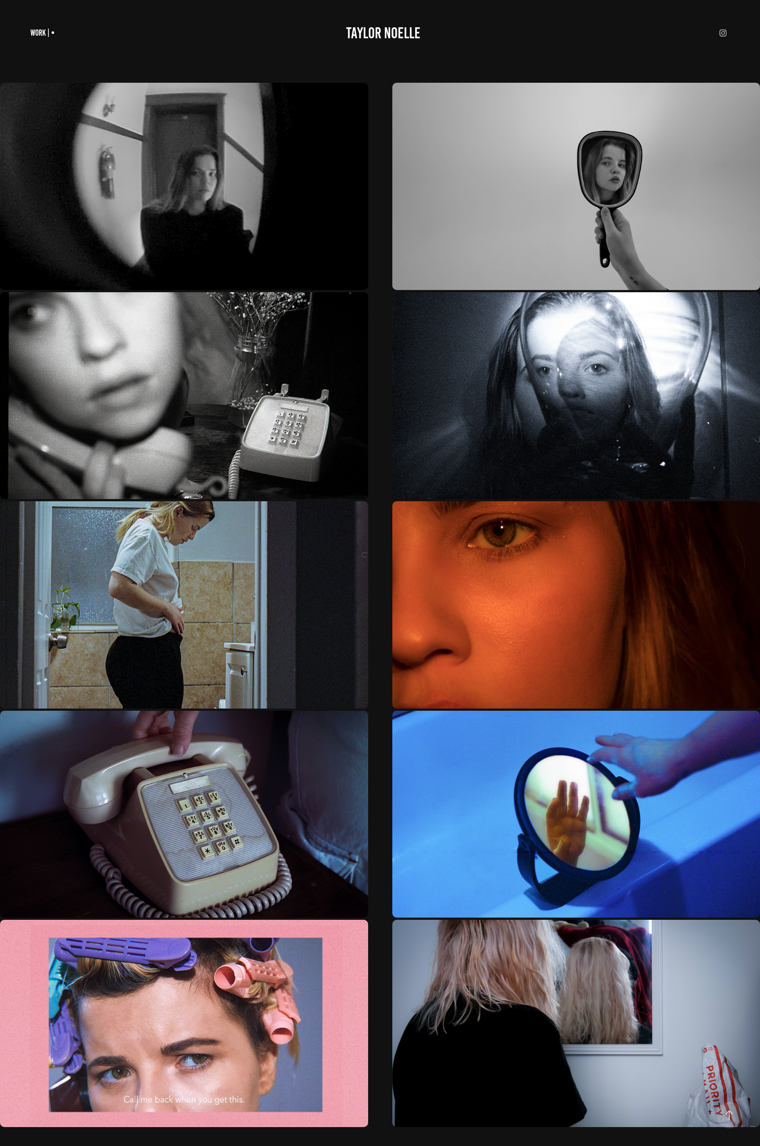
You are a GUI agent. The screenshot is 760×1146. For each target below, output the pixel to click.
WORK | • (42, 32)
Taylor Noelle (383, 33)
